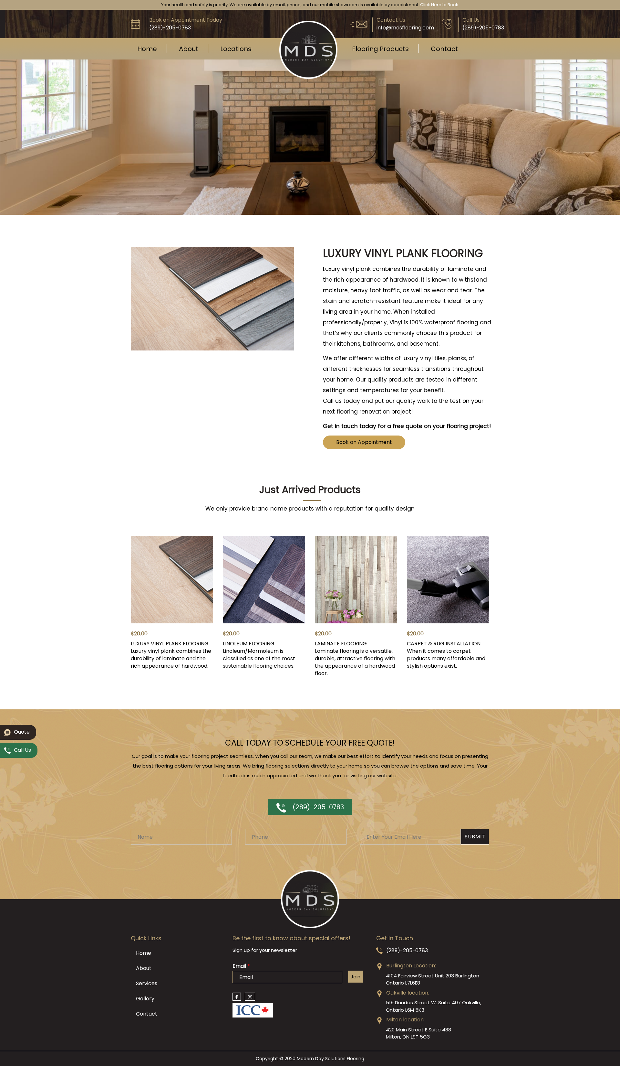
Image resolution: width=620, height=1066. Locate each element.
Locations (236, 48)
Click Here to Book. (439, 5)
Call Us (471, 20)
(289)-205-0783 (318, 807)
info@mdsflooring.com (405, 27)
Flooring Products (380, 48)
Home (147, 48)
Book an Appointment (364, 442)
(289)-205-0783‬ (170, 27)
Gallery (145, 998)
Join (355, 976)
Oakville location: (407, 992)
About (188, 48)
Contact (444, 48)
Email (241, 966)
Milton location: (405, 1019)
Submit (475, 836)
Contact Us (391, 20)
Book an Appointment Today (185, 20)
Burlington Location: (411, 965)
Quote (22, 732)
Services (146, 983)
